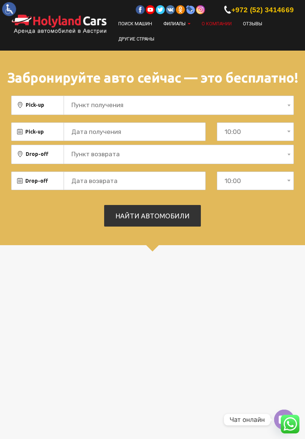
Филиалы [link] (174, 23)
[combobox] (179, 105)
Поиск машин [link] (135, 23)
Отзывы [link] (252, 23)
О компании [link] (217, 23)
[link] (9, 9)
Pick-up (35, 105)
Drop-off (37, 154)
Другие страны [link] (136, 39)
